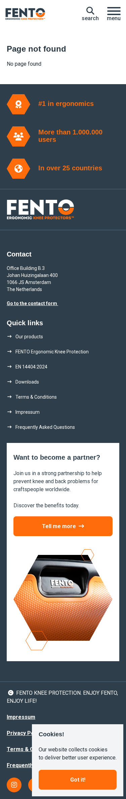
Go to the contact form (32, 303)
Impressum (21, 717)
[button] (90, 14)
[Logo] (25, 14)
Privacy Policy (25, 733)
